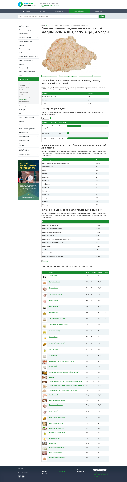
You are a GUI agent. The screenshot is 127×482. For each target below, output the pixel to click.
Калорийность (79, 11)
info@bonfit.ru (24, 472)
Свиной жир (53, 275)
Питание (43, 11)
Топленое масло (23, 92)
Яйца (20, 113)
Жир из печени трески (56, 428)
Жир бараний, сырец (56, 405)
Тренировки (99, 11)
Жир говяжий (53, 411)
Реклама (44, 473)
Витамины (97, 76)
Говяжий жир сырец (55, 294)
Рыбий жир (22, 90)
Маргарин (22, 85)
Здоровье (26, 11)
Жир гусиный (53, 306)
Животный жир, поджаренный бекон (61, 361)
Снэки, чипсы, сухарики (26, 30)
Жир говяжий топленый (57, 417)
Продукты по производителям (24, 150)
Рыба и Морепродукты (26, 60)
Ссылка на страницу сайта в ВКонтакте (23, 476)
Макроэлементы (85, 76)
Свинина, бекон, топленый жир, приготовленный (65, 381)
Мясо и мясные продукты (27, 128)
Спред (21, 94)
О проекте (44, 469)
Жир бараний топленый (57, 400)
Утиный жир (53, 355)
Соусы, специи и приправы (27, 71)
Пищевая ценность (49, 76)
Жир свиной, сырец (55, 452)
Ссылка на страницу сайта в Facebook (19, 476)
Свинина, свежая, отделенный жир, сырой (63, 390)
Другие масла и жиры (25, 96)
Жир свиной (53, 443)
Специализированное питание (26, 144)
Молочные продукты (25, 49)
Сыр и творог (23, 106)
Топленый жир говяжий (57, 343)
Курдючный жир (54, 282)
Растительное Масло (25, 83)
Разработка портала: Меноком (101, 473)
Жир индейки (53, 312)
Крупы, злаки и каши (25, 125)
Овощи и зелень (24, 136)
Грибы (21, 52)
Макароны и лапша (25, 37)
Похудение (59, 11)
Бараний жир (53, 288)
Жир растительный (55, 438)
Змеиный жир (53, 337)
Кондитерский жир (24, 101)
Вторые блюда (23, 132)
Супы (20, 75)
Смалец (51, 377)
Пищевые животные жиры (58, 318)
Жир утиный (53, 366)
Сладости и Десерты (25, 68)
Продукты (62, 471)
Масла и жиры (23, 79)
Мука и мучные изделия (26, 117)
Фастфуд (22, 109)
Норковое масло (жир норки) (58, 324)
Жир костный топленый (57, 432)
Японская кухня (23, 33)
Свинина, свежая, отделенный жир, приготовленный (66, 385)
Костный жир (53, 349)
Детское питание (24, 154)
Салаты (21, 64)
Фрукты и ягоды (24, 140)
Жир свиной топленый (56, 447)
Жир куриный (53, 300)
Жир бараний (53, 395)
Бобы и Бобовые (24, 26)
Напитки (21, 45)
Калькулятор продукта (68, 76)
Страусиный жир (54, 331)
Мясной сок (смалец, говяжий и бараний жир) (64, 372)
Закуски (21, 121)
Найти (102, 16)
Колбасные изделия (25, 41)
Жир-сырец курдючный (57, 457)
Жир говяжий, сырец (56, 423)
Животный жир (23, 99)
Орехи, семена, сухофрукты (27, 56)
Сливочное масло (24, 87)
